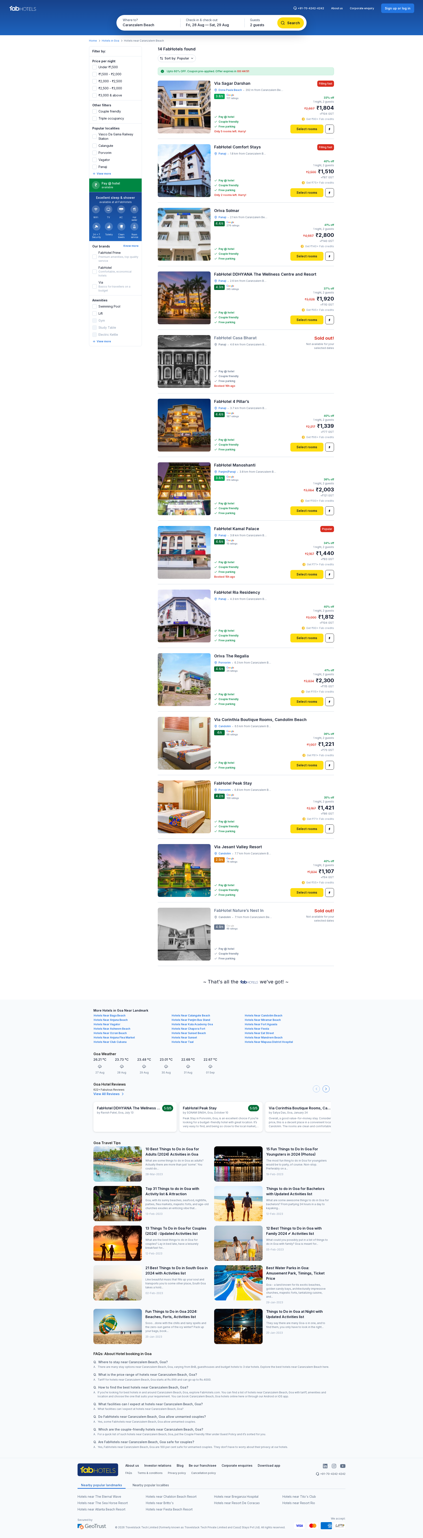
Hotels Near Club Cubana (110, 1042)
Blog (180, 1465)
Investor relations (157, 1465)
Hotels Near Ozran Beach (110, 1033)
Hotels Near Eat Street (259, 1033)
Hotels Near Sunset (184, 1037)
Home (93, 40)
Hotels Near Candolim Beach (263, 1015)
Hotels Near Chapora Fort (188, 1028)
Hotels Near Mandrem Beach (263, 1037)
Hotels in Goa (110, 40)
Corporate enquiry (362, 8)
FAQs (128, 1473)
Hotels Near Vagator (107, 1024)
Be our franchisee (202, 1465)
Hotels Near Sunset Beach (189, 1033)
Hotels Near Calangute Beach (191, 1015)
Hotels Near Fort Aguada (261, 1024)
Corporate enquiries (237, 1465)
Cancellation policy (203, 1473)
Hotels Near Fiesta (257, 1028)
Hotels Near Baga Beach (109, 1015)
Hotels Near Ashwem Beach (112, 1028)
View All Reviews (106, 1094)
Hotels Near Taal (182, 1042)
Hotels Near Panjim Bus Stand (191, 1020)
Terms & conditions (150, 1473)
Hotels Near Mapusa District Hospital (269, 1042)
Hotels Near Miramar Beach (263, 1020)
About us (337, 8)
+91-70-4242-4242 (311, 8)
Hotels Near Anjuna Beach (111, 1020)
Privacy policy (177, 1473)
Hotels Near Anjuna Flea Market (114, 1037)
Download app (269, 1465)
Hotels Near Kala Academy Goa (192, 1024)
